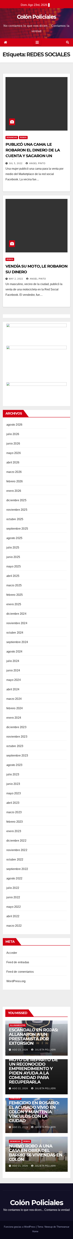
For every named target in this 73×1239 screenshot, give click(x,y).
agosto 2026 (14, 424)
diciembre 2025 (16, 500)
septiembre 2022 (17, 868)
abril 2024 (12, 689)
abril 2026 (12, 462)
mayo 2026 (13, 453)
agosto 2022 (14, 878)
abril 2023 (12, 802)
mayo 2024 (13, 679)
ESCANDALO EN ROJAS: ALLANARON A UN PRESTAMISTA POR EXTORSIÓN (33, 1036)
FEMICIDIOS (15, 1098)
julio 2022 (12, 887)
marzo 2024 (14, 698)
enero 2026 (13, 490)
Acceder (11, 952)
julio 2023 (12, 774)
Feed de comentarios (20, 971)
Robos (23, 137)
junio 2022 (13, 897)
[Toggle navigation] (37, 42)
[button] (67, 42)
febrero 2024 (14, 708)
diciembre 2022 (16, 840)
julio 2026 (12, 434)
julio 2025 (12, 547)
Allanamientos (17, 1025)
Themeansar (63, 1226)
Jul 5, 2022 (16, 163)
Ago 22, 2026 (20, 1088)
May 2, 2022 (16, 279)
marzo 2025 (14, 585)
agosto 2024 (14, 651)
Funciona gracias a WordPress (20, 1226)
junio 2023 (13, 783)
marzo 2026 (14, 471)
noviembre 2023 (16, 736)
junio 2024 (13, 670)
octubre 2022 (14, 859)
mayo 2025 (13, 566)
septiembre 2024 (17, 642)
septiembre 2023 (17, 755)
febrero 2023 (14, 821)
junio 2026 (13, 443)
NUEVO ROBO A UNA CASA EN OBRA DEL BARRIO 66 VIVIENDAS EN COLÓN (35, 1152)
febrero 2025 (14, 594)
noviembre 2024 (16, 623)
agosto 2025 (14, 538)
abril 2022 (12, 916)
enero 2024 (13, 717)
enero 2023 (13, 831)
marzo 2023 (14, 812)
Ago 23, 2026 (20, 1049)
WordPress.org (16, 981)
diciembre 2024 (16, 613)
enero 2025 (13, 604)
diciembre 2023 (16, 727)
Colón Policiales (36, 17)
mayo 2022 (13, 906)
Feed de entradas (17, 962)
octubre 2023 (14, 746)
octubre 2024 (14, 632)
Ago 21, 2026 (20, 1127)
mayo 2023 (13, 793)
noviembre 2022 (16, 850)
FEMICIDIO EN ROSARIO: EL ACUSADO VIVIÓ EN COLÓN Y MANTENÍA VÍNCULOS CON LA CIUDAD (34, 1111)
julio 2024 (12, 660)
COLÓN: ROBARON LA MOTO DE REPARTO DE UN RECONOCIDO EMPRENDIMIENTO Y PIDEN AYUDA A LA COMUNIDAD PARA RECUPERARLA (33, 1069)
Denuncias (12, 137)
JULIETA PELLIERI (45, 1049)
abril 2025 (12, 575)
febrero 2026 (14, 481)
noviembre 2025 (16, 509)
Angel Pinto (37, 163)
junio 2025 (13, 556)
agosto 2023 (14, 764)
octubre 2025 (14, 519)
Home (35, 1231)
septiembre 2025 (17, 528)
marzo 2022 (14, 925)
